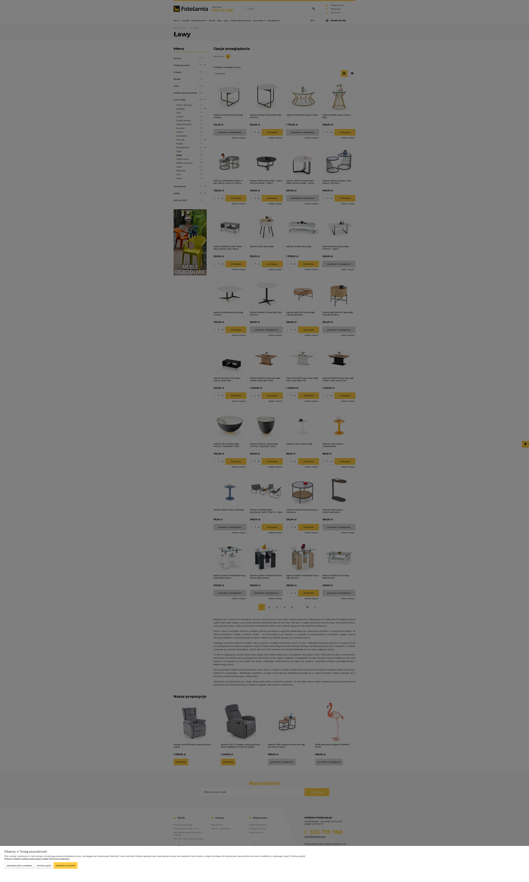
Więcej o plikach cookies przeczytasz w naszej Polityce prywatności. (37, 858)
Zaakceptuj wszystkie (65, 865)
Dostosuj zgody (44, 865)
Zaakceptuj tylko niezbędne (19, 865)
